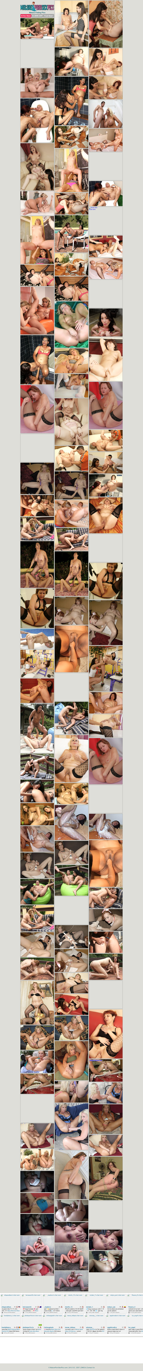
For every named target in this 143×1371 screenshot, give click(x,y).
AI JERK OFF (37, 16)
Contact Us (91, 1367)
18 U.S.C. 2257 (74, 1367)
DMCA (83, 1367)
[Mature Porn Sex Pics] (37, 6)
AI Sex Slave (26, 16)
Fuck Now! (48, 16)
